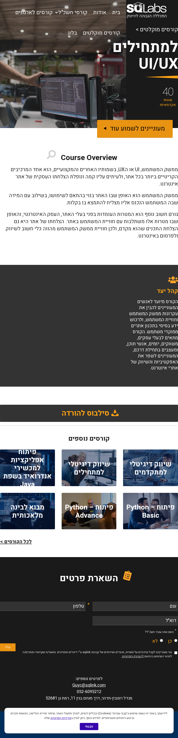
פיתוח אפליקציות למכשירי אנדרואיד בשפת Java (27, 468)
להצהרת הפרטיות (132, 656)
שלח (7, 647)
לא (155, 641)
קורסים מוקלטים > (157, 30)
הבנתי (89, 726)
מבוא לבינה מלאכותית (27, 511)
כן (170, 641)
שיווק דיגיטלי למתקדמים (151, 468)
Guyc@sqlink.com (89, 685)
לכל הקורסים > (16, 541)
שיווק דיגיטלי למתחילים (89, 468)
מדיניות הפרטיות (61, 718)
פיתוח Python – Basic (150, 511)
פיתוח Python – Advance (89, 511)
